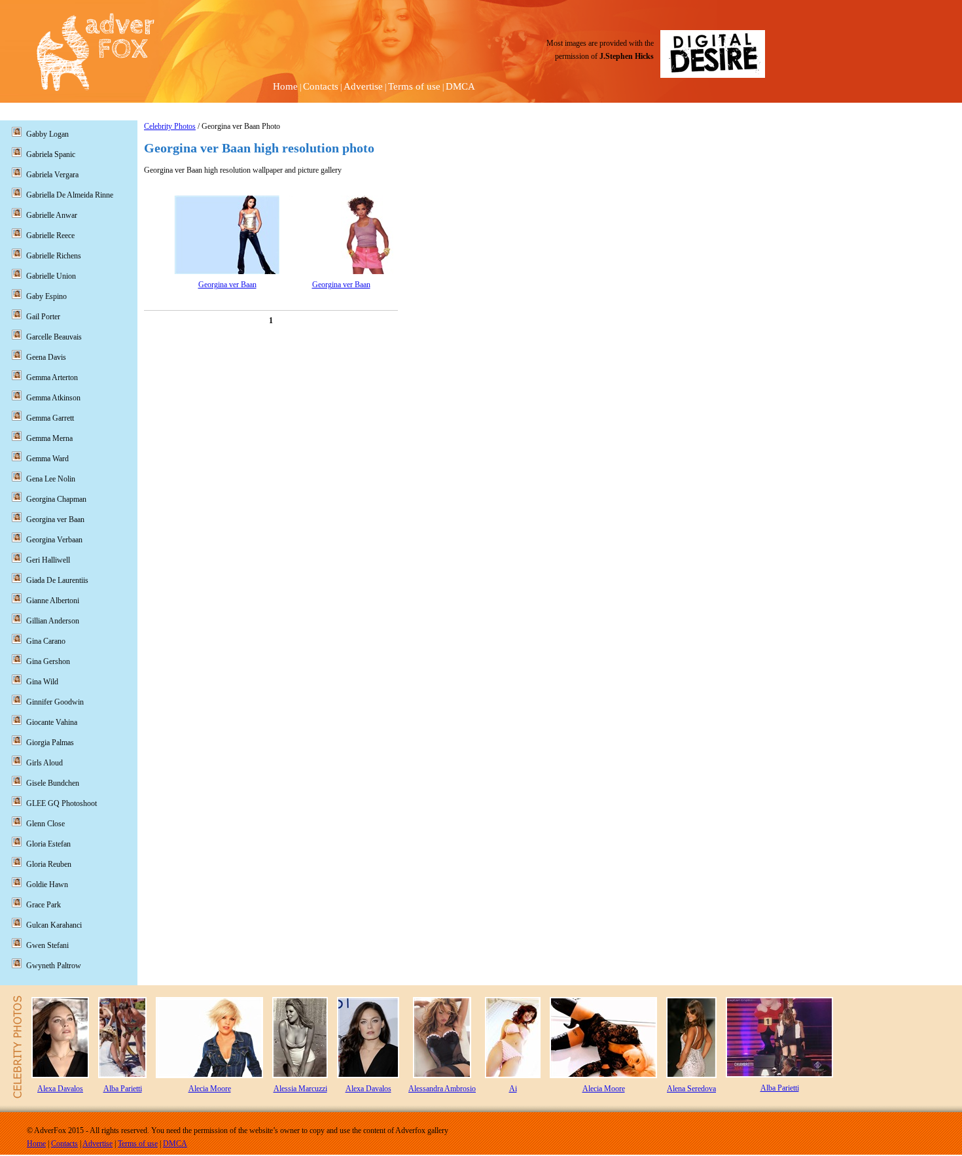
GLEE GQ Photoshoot (61, 803)
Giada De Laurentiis (57, 580)
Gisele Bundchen (52, 783)
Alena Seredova (691, 1088)
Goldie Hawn (47, 884)
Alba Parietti (122, 1088)
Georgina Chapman (56, 499)
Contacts (320, 86)
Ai (513, 1088)
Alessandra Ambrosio (442, 1088)
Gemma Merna (49, 438)
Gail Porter (43, 316)
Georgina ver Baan (227, 284)
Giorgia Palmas (50, 742)
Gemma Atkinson (53, 397)
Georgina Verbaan (54, 539)
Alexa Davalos (60, 1088)
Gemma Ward (47, 458)
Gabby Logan (47, 134)
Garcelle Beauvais (54, 337)
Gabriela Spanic (50, 154)
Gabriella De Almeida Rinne (69, 195)
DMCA (460, 86)
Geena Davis (46, 357)
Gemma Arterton (52, 377)
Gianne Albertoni (52, 600)
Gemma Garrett (50, 418)
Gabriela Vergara (52, 174)
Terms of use (414, 86)
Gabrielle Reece (50, 235)
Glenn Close (45, 823)
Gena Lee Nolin (50, 478)
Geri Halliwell (48, 560)
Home (285, 86)
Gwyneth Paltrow (53, 965)
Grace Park (43, 904)
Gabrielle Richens (53, 255)
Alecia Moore (209, 1088)
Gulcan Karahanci (54, 925)
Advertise (363, 86)
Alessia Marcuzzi (300, 1088)
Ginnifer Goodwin (55, 702)
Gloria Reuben (48, 864)
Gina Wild (42, 681)
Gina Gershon (48, 661)
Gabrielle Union (51, 276)
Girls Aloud (44, 762)
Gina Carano (45, 641)
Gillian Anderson (52, 620)
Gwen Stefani (47, 945)
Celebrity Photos (170, 126)
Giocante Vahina (51, 722)
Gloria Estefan (48, 844)
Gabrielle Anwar (51, 215)
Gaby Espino (46, 296)
